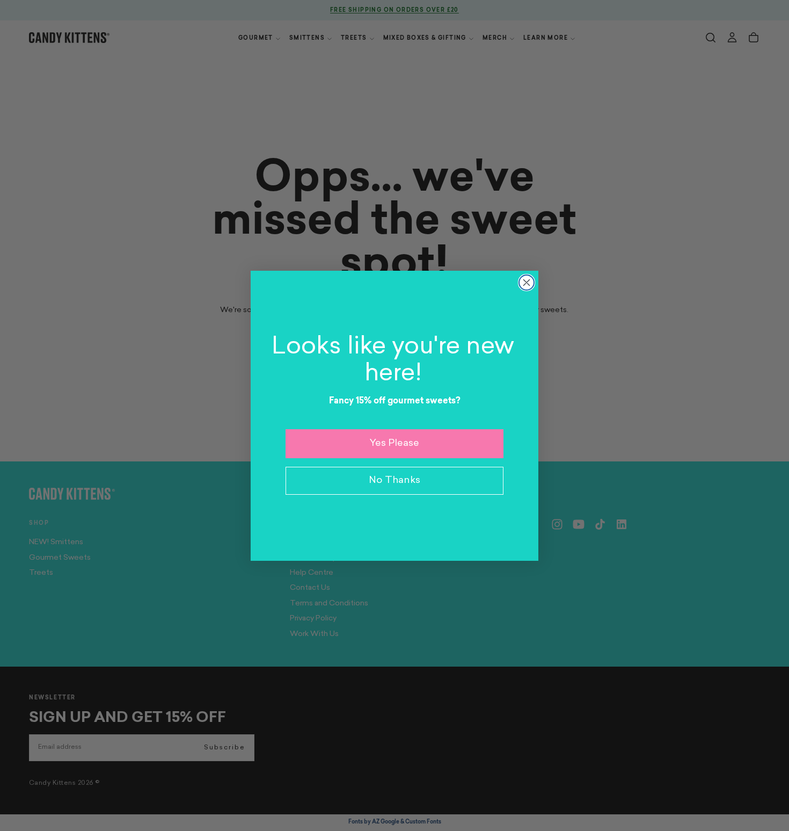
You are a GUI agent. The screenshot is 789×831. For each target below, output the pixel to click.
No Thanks (394, 481)
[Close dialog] (526, 282)
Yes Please (394, 444)
